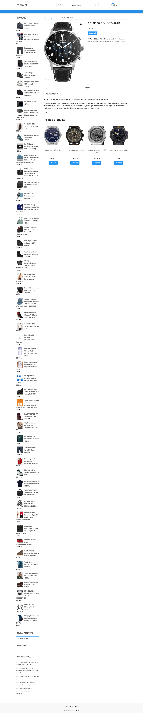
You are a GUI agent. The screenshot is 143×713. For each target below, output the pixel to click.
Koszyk (71, 706)
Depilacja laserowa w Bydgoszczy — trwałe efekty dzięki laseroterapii (27, 670)
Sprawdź (92, 33)
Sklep (76, 706)
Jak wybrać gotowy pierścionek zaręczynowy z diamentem (25, 691)
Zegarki (51, 18)
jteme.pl (21, 5)
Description (87, 88)
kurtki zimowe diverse (117, 41)
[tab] (87, 88)
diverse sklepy (104, 41)
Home (46, 18)
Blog (66, 706)
